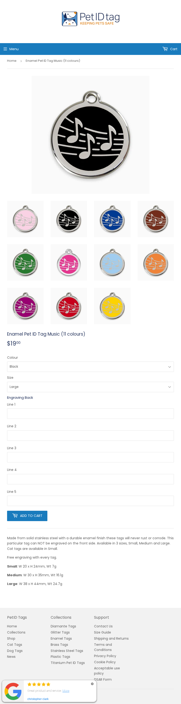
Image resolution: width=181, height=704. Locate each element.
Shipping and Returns (111, 638)
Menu (14, 49)
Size (10, 377)
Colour (12, 357)
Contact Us (103, 626)
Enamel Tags (61, 638)
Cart (173, 49)
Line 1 (11, 404)
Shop (11, 638)
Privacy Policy (105, 656)
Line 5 (11, 491)
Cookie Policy (105, 662)
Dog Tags (15, 650)
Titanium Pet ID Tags (68, 662)
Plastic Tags (60, 656)
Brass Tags (59, 644)
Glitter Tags (60, 632)
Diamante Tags (63, 626)
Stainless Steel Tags (67, 650)
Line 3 (11, 448)
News (11, 656)
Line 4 (12, 469)
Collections (16, 632)
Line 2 (11, 426)
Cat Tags (14, 644)
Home (11, 60)
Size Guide (102, 632)
